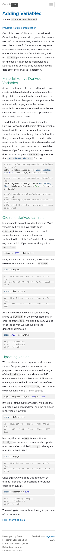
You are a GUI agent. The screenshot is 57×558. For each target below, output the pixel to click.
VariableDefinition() (20, 158)
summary (8, 270)
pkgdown (50, 536)
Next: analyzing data (13, 520)
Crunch (6, 4)
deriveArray (45, 183)
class (6, 335)
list (7, 186)
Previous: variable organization (19, 28)
